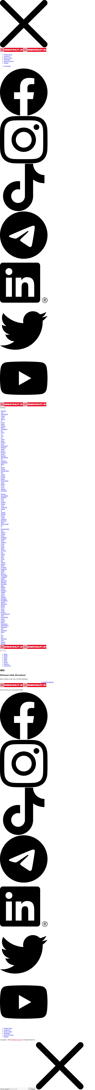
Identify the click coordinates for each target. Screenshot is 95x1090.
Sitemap (6, 63)
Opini (5, 661)
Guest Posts (7, 66)
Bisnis (5, 659)
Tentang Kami (8, 54)
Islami (5, 657)
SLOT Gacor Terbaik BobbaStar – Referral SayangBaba (4, 491)
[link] (24, 115)
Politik (6, 656)
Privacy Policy (8, 58)
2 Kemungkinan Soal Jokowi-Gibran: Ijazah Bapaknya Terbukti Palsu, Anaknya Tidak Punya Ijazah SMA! (5, 538)
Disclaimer (7, 59)
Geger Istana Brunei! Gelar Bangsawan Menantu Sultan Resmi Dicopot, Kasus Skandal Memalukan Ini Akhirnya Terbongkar (4, 450)
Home (5, 654)
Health (6, 662)
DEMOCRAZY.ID (17, 1040)
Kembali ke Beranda (47, 682)
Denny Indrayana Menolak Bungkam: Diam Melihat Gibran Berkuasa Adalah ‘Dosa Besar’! (4, 587)
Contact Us (7, 56)
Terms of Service (9, 61)
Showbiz (6, 664)
